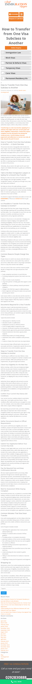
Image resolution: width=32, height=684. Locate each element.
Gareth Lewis (22, 90)
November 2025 (5, 628)
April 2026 (3, 621)
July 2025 (3, 634)
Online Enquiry (16, 48)
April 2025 (3, 639)
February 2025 (5, 641)
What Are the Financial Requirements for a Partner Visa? (16, 603)
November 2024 (5, 647)
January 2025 (4, 643)
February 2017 (5, 650)
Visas (2, 658)
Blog (2, 655)
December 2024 (5, 645)
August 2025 (4, 632)
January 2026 (4, 626)
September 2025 (5, 630)
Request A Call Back (16, 19)
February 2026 (5, 624)
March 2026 (4, 623)
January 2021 (4, 648)
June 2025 (3, 635)
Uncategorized (5, 92)
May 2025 (3, 637)
